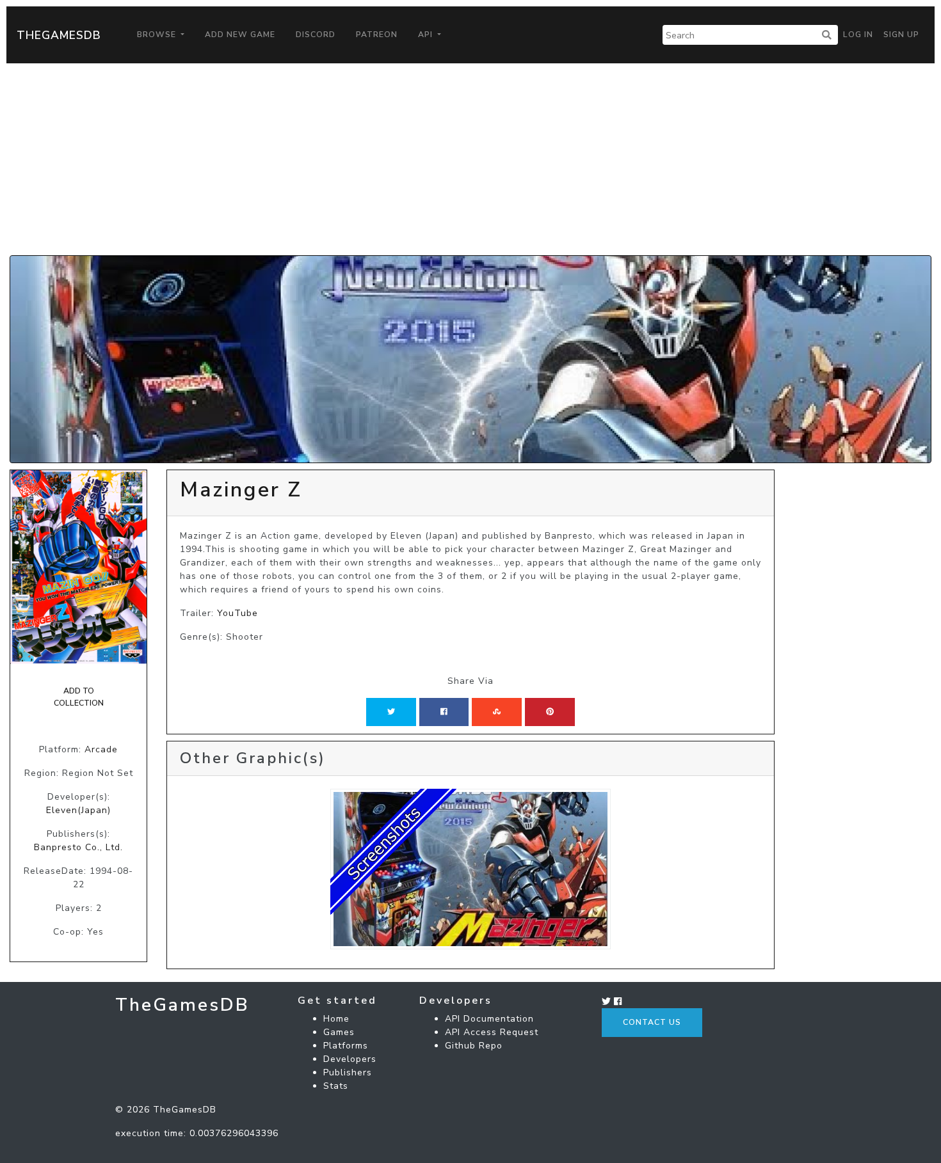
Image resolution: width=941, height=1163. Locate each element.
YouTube (237, 613)
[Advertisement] (470, 159)
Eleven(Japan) (78, 810)
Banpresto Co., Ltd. (78, 847)
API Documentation (489, 1019)
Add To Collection (79, 697)
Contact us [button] (652, 1022)
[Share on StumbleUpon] (497, 712)
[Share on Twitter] (391, 712)
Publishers (347, 1072)
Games (339, 1032)
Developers (349, 1059)
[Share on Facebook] (444, 712)
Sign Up (901, 34)
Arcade (101, 749)
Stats (335, 1086)
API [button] (426, 34)
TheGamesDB (59, 35)
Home (336, 1019)
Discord (315, 34)
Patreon (377, 34)
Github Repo (474, 1046)
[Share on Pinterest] (550, 712)
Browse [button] (158, 34)
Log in (858, 34)
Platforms (345, 1046)
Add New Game (240, 34)
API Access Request (491, 1032)
